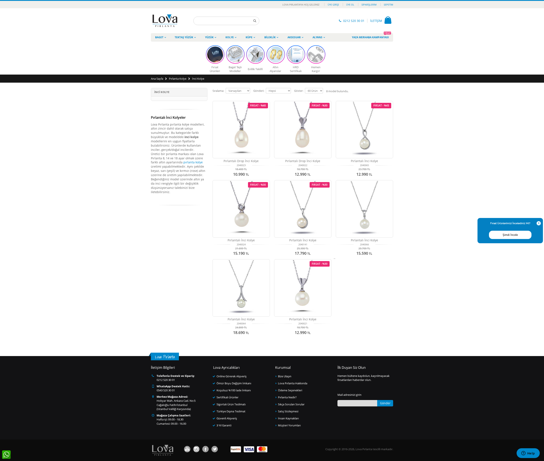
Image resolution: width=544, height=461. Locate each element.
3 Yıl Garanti (224, 425)
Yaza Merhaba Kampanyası (371, 36)
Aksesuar (294, 37)
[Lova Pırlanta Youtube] (187, 449)
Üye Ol (350, 4)
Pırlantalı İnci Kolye (364, 161)
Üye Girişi (333, 4)
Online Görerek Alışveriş (231, 376)
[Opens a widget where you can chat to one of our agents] (528, 453)
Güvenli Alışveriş (227, 418)
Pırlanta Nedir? (287, 397)
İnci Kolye (198, 79)
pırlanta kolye (193, 162)
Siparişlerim (369, 4)
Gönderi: (258, 90)
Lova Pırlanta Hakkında (292, 383)
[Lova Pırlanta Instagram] (196, 449)
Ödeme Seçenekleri (290, 390)
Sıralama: (218, 90)
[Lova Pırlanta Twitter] (214, 449)
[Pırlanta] (165, 20)
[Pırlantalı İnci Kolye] (364, 209)
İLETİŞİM (376, 21)
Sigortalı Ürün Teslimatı (231, 404)
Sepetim (388, 4)
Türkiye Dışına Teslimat (231, 411)
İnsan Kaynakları (288, 418)
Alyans (317, 37)
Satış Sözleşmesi (288, 411)
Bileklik (270, 37)
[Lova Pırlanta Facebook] (205, 449)
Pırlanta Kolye (177, 79)
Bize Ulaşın (284, 376)
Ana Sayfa (157, 79)
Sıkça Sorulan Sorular (291, 404)
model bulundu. (337, 91)
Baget (159, 37)
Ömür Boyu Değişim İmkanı (234, 383)
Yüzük (209, 37)
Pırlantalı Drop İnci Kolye (241, 161)
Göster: (298, 90)
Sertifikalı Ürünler (227, 397)
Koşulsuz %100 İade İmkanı (234, 390)
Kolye (229, 37)
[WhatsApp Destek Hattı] (6, 454)
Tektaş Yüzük (184, 37)
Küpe (249, 37)
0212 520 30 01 (353, 21)
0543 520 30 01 (166, 390)
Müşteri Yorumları (289, 425)
